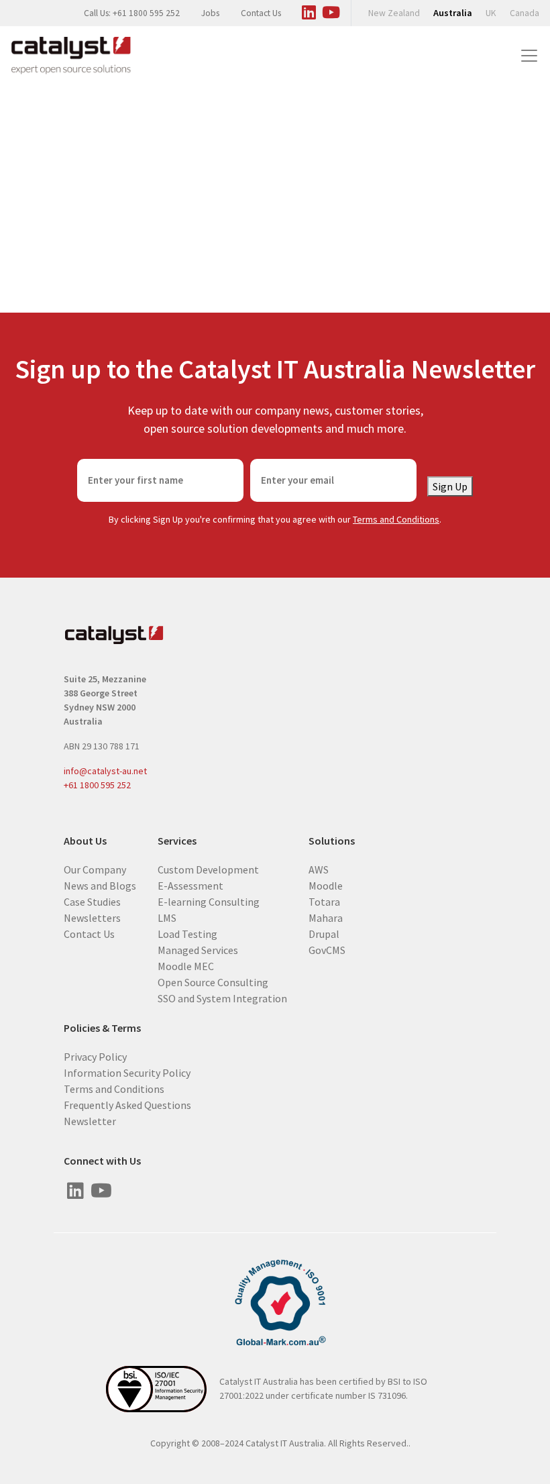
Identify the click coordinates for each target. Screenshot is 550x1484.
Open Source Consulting (213, 981)
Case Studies (92, 901)
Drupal (324, 933)
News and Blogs (100, 885)
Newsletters (92, 917)
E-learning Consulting (209, 901)
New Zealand (394, 13)
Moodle (326, 885)
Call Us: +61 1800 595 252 (132, 13)
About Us (85, 841)
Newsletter (90, 1120)
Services (177, 841)
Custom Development (208, 869)
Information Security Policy (127, 1072)
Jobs (210, 13)
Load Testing (187, 933)
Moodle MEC (186, 965)
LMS (167, 917)
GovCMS (327, 949)
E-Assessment (190, 885)
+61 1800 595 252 (97, 785)
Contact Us (261, 13)
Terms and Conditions (396, 519)
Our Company (95, 869)
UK (491, 13)
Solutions (332, 841)
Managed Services (198, 949)
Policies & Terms (102, 1028)
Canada (524, 13)
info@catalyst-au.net (105, 771)
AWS (319, 869)
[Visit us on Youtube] (331, 10)
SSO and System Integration (222, 997)
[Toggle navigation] (529, 55)
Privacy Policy (95, 1056)
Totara (324, 901)
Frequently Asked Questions (127, 1104)
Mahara (326, 917)
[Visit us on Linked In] (308, 10)
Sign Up (450, 486)
